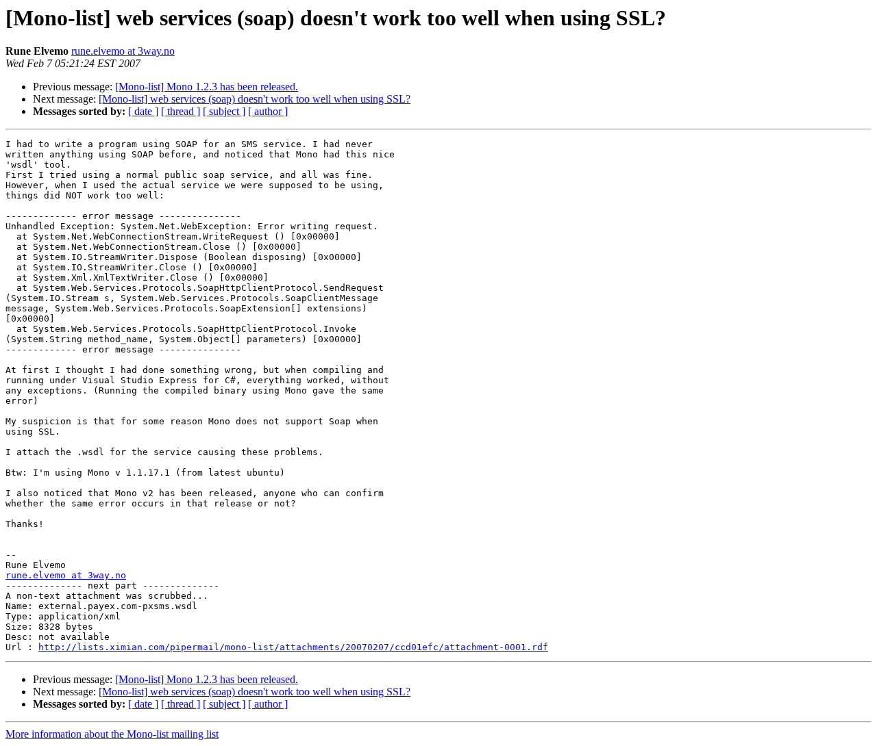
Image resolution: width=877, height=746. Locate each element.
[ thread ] (180, 111)
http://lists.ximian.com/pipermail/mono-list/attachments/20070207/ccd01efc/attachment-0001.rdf (293, 647)
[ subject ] (224, 111)
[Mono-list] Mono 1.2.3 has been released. (206, 86)
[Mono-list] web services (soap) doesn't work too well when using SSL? (254, 99)
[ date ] (143, 111)
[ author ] (268, 111)
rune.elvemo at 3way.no (123, 51)
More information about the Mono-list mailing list (112, 734)
